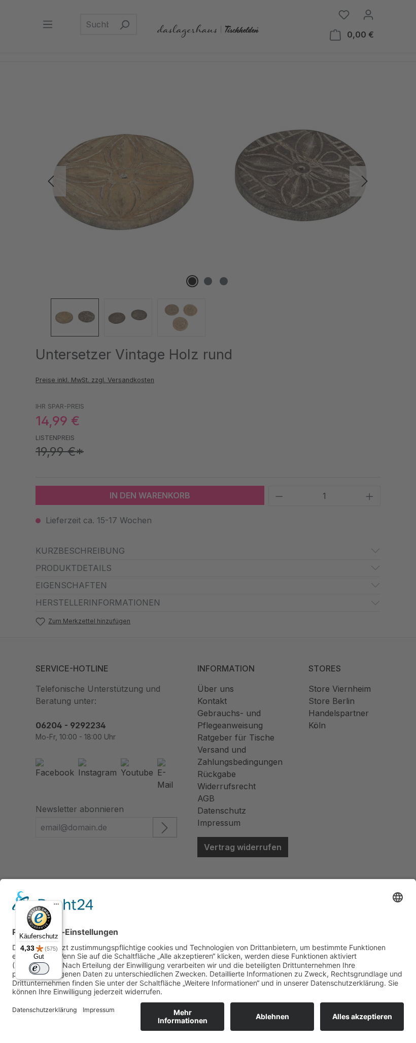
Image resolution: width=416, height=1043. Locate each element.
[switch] (39, 968)
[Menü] (56, 906)
